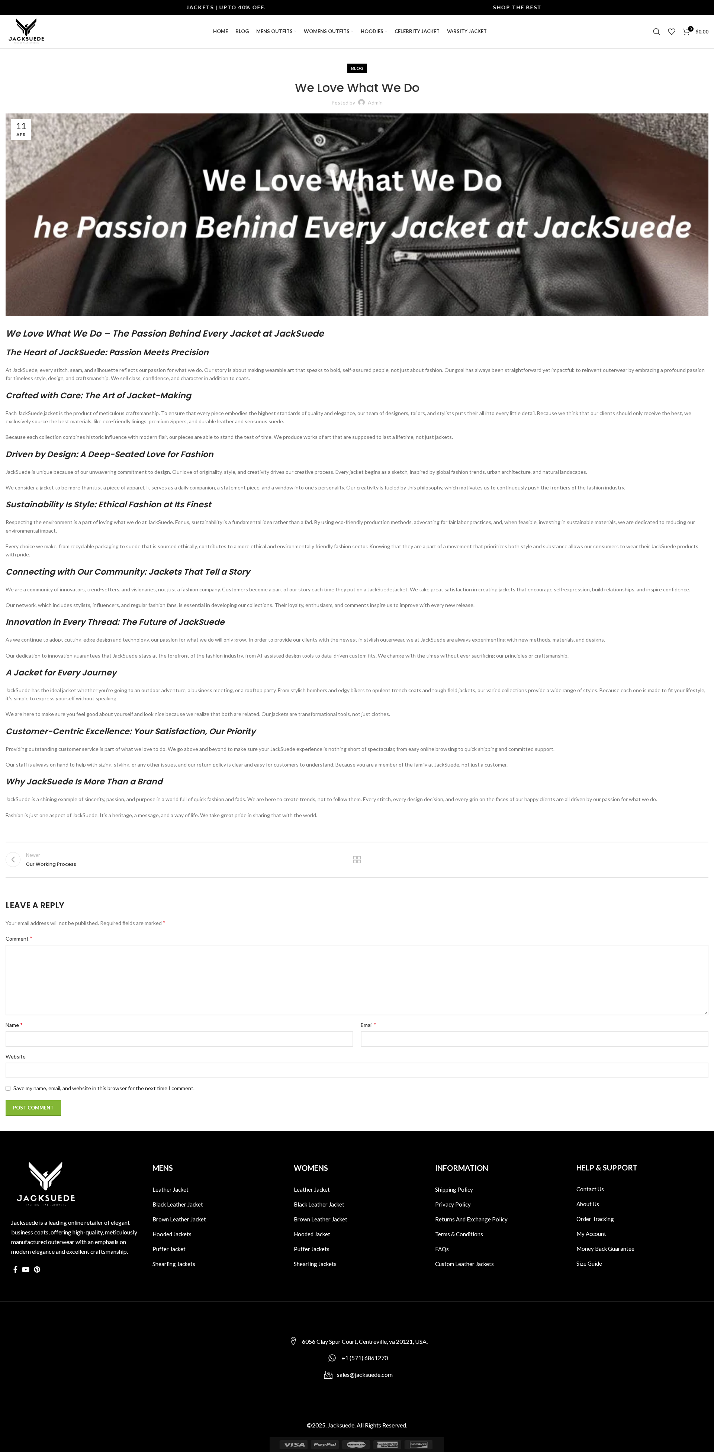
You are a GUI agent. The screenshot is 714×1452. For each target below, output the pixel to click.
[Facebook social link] (15, 1269)
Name (14, 1024)
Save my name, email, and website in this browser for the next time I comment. (103, 1088)
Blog (357, 68)
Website (16, 1056)
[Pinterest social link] (37, 1269)
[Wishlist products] (671, 31)
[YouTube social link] (26, 1269)
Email (368, 1024)
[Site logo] (26, 31)
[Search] (656, 31)
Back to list (357, 859)
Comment (19, 938)
